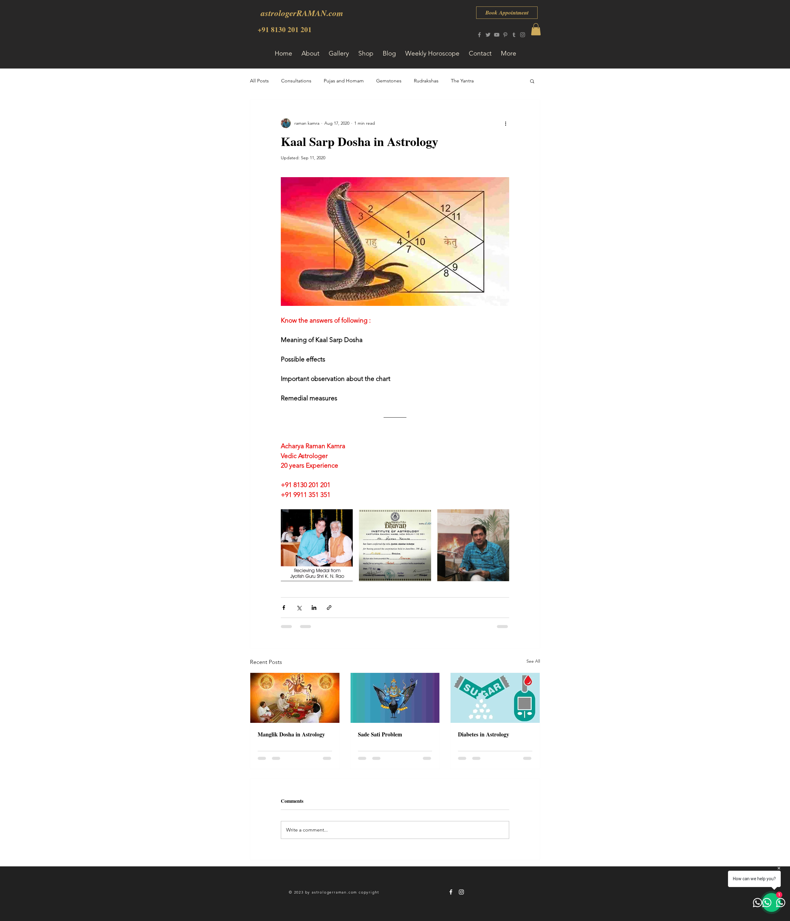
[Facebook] (479, 34)
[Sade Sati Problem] (395, 698)
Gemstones (388, 81)
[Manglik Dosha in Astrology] (294, 698)
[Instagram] (522, 34)
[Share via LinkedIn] (314, 608)
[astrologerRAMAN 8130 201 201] (450, 892)
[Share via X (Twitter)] (299, 608)
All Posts (259, 81)
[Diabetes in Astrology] (495, 698)
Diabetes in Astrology (483, 734)
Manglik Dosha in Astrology (291, 734)
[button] (536, 29)
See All (533, 661)
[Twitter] (488, 34)
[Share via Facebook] (284, 608)
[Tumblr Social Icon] (514, 34)
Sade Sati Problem (380, 734)
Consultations (296, 81)
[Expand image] (317, 545)
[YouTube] (496, 34)
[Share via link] (329, 608)
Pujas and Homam (344, 81)
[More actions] (505, 123)
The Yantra (462, 81)
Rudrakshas (426, 81)
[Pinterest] (505, 34)
